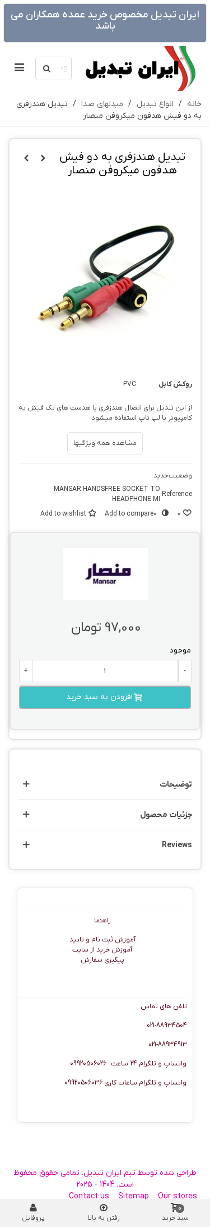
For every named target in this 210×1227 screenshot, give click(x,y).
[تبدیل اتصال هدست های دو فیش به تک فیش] (26, 158)
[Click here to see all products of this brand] (105, 574)
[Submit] (47, 68)
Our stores (177, 1196)
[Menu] (19, 68)
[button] (105, 784)
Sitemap (133, 1196)
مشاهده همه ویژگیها (105, 443)
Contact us (89, 1196)
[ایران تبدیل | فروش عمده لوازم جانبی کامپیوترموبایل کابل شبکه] (139, 68)
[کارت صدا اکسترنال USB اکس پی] (43, 158)
